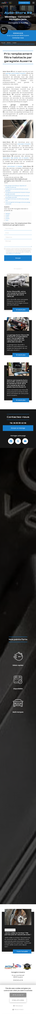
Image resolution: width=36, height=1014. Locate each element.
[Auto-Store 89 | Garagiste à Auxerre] (6, 2)
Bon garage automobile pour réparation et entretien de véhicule (15, 186)
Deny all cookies (18, 1000)
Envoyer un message (18, 428)
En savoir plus (20, 310)
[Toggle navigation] (33, 3)
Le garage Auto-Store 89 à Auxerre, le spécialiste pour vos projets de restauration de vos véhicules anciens (18, 338)
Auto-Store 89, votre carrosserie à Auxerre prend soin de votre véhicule (16, 293)
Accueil (3, 42)
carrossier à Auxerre (23, 144)
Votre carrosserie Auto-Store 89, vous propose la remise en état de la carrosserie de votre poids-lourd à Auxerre (17, 383)
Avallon (7, 217)
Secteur (9, 42)
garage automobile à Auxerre (15, 73)
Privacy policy (19, 1009)
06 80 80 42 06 (18, 33)
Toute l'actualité (16, 951)
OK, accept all (18, 995)
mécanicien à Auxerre (14, 166)
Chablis (7, 218)
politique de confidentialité (14, 253)
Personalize (19, 1006)
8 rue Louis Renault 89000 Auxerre (18, 35)
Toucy (6, 220)
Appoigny (7, 213)
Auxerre (14, 42)
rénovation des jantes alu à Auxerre (16, 158)
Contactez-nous (24, 2)
